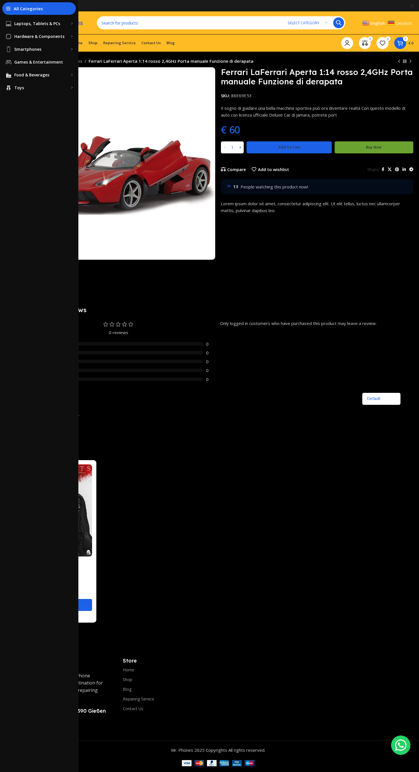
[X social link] (389, 169)
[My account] (347, 43)
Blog (127, 689)
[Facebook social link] (383, 169)
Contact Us (133, 708)
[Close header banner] (412, 5)
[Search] (338, 22)
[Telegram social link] (411, 169)
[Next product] (410, 61)
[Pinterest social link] (397, 169)
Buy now (374, 147)
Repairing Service (138, 699)
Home (128, 670)
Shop (127, 679)
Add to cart (289, 147)
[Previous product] (399, 61)
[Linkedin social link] (404, 169)
